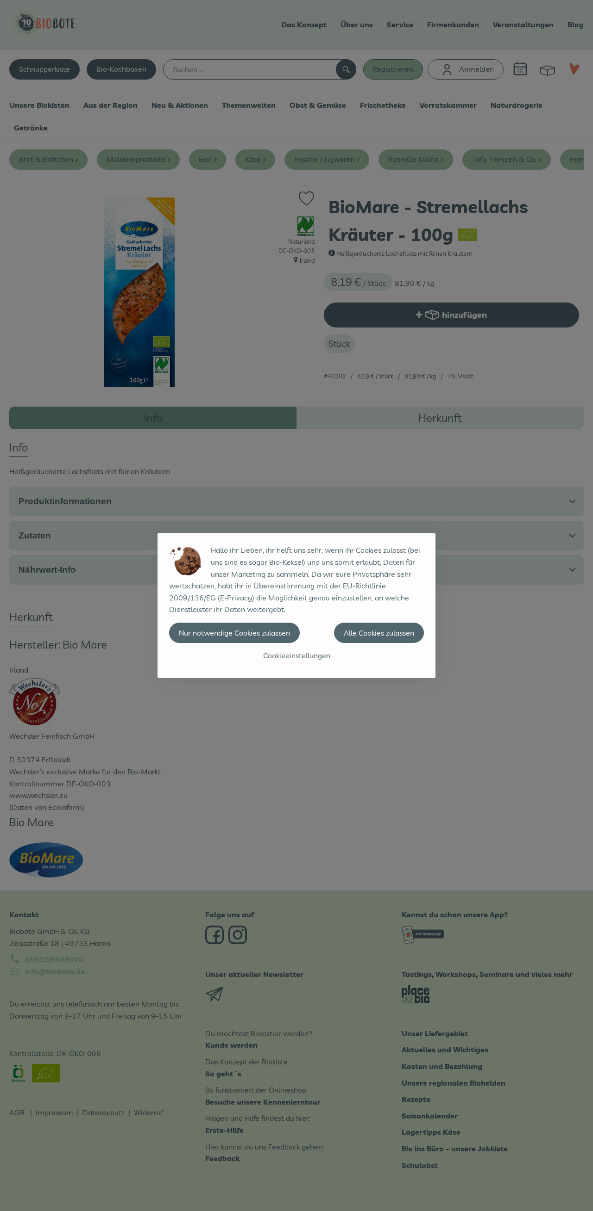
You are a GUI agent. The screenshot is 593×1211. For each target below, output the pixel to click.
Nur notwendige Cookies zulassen (234, 632)
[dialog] (296, 605)
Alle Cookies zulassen (379, 632)
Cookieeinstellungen (296, 655)
